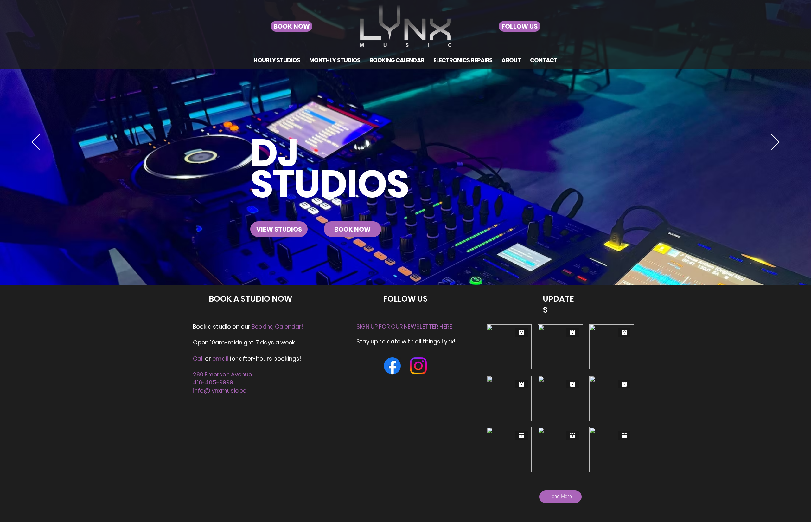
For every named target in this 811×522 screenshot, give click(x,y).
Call (198, 358)
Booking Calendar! (277, 326)
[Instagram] (418, 366)
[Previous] (36, 142)
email (220, 358)
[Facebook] (392, 366)
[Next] (775, 142)
